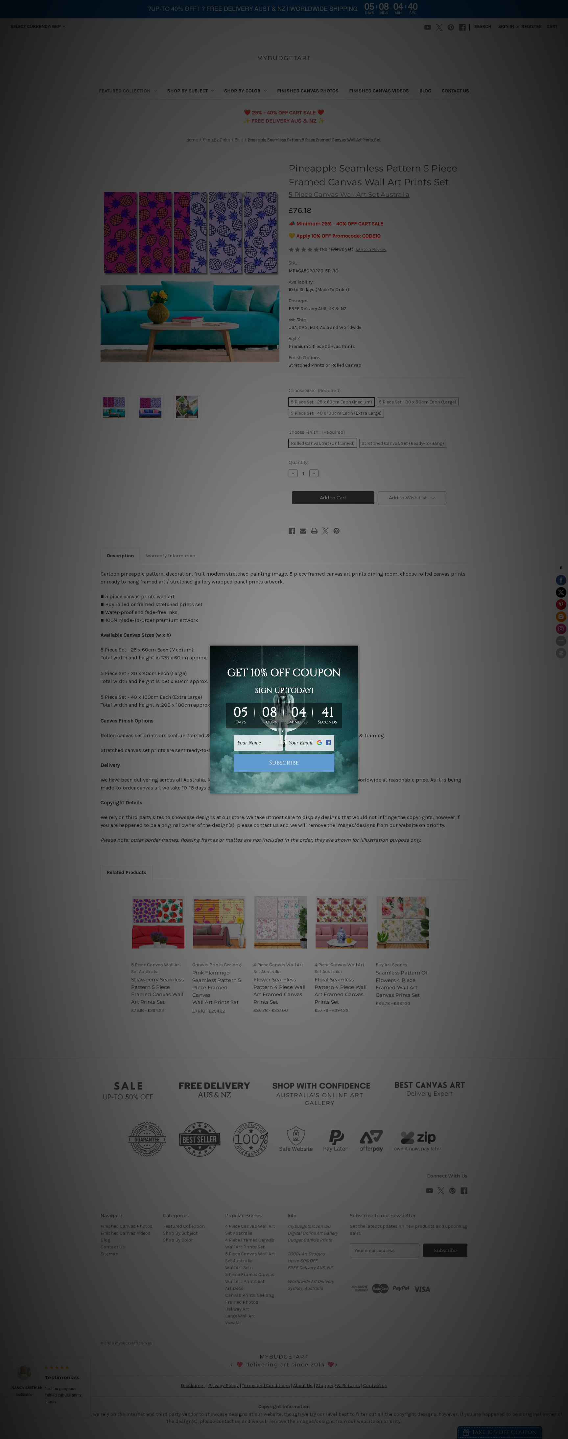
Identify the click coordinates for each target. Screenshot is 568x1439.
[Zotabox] (353, 787)
